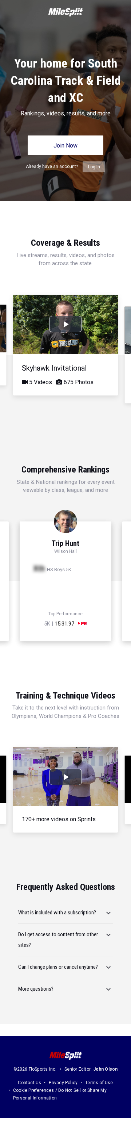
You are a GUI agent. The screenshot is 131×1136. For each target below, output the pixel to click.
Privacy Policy (63, 1082)
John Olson (105, 1069)
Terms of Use (99, 1082)
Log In (94, 166)
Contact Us (29, 1082)
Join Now (65, 145)
